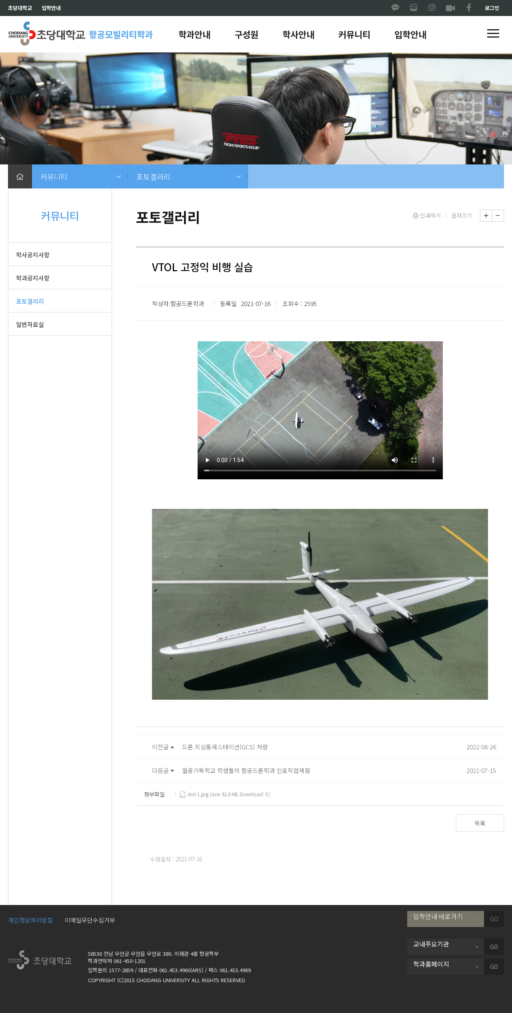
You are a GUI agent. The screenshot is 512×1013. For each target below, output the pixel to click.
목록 (480, 823)
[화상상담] (450, 8)
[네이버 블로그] (414, 8)
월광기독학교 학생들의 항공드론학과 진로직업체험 (246, 770)
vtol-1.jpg (197, 794)
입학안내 (51, 8)
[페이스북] (469, 8)
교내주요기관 (431, 944)
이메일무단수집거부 (90, 920)
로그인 (492, 8)
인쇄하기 (429, 215)
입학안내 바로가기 (438, 916)
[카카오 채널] (395, 8)
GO (494, 919)
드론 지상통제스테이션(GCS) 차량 (225, 747)
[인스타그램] (432, 8)
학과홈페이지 (431, 964)
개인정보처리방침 (30, 920)
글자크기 (461, 215)
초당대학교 (20, 8)
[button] (493, 34)
